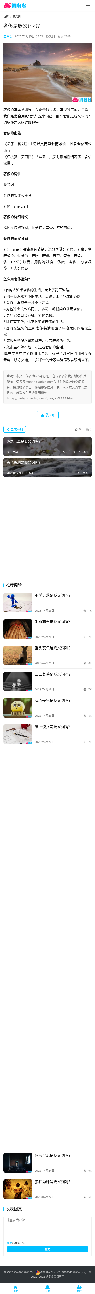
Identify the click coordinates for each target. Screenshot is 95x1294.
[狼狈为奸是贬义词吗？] (17, 1189)
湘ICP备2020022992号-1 (19, 1272)
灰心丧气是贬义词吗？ (53, 700)
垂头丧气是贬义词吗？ (53, 648)
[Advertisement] (47, 531)
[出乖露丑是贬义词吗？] (17, 629)
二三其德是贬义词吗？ (53, 674)
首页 (6, 16)
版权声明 (59, 1276)
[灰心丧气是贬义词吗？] (17, 708)
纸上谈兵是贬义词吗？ (53, 727)
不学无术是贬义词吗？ (53, 595)
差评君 (7, 36)
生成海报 (16, 429)
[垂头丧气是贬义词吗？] (17, 655)
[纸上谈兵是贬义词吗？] (17, 734)
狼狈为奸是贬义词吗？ (53, 1182)
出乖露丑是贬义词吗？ (53, 622)
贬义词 (50, 36)
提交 (47, 1249)
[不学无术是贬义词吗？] (17, 602)
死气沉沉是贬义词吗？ (53, 1155)
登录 (9, 1243)
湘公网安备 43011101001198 (58, 1272)
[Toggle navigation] (88, 5)
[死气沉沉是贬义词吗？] (17, 1163)
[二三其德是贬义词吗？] (17, 681)
